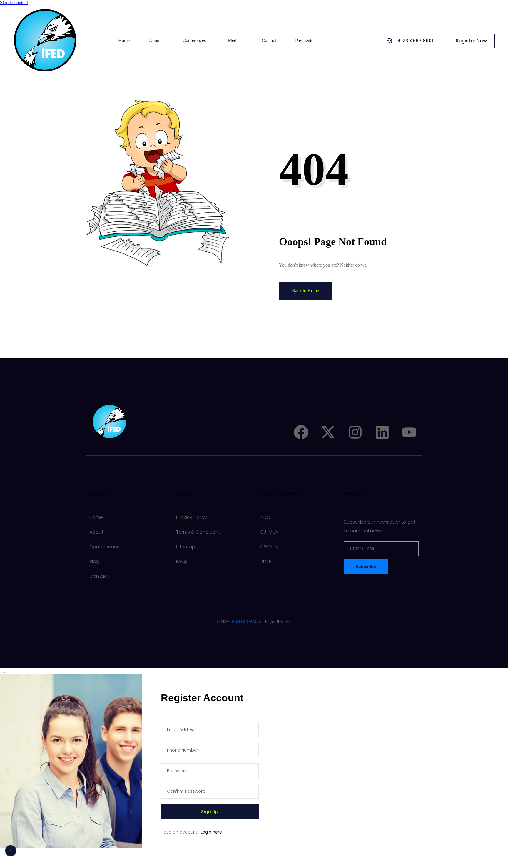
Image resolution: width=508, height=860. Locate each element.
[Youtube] (409, 432)
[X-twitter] (328, 432)
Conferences (194, 40)
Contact (269, 40)
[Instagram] (355, 432)
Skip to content (14, 2)
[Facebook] (301, 432)
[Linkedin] (382, 432)
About (155, 40)
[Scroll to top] (2, 672)
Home (124, 40)
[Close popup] (10, 850)
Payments (304, 40)
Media (234, 40)
